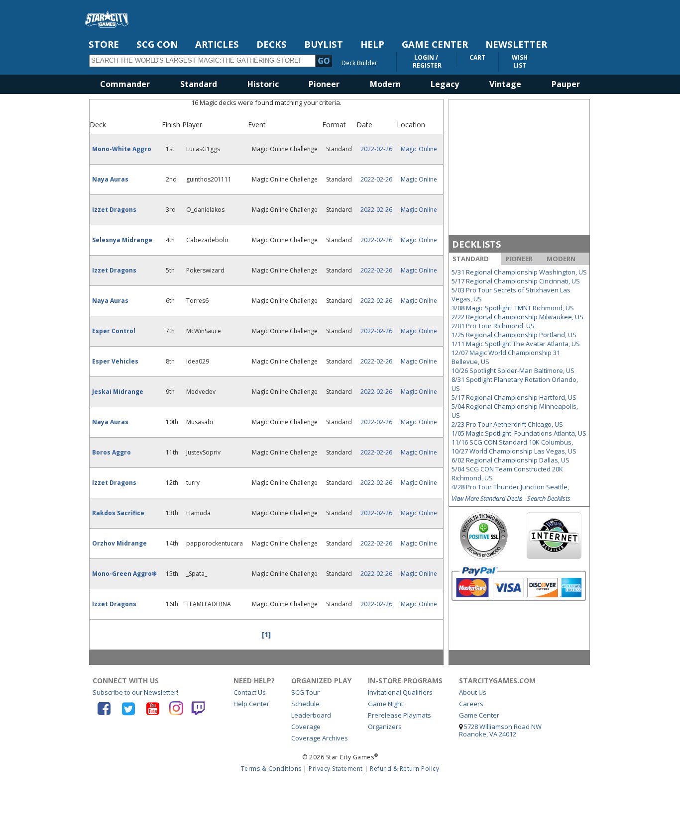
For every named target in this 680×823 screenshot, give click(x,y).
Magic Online (419, 149)
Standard (198, 84)
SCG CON (157, 44)
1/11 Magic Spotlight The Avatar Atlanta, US (516, 343)
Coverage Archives (319, 737)
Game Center (479, 715)
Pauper (566, 84)
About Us (472, 692)
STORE (104, 44)
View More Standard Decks (487, 498)
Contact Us (249, 692)
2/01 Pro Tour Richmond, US (493, 325)
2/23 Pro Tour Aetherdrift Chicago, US (507, 424)
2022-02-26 (376, 149)
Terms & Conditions (271, 768)
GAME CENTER (435, 44)
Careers (471, 703)
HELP (372, 44)
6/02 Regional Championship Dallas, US (510, 460)
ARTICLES (217, 44)
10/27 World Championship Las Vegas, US (514, 451)
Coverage (306, 726)
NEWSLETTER (516, 44)
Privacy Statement (336, 768)
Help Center (251, 703)
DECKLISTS (476, 244)
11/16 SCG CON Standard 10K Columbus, (512, 442)
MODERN (561, 258)
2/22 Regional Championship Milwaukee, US (517, 316)
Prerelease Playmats (399, 715)
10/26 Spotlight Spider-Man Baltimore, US (513, 370)
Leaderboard (311, 715)
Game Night (385, 703)
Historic (263, 84)
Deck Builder (359, 63)
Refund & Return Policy (404, 768)
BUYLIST (323, 44)
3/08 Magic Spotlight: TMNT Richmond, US (513, 307)
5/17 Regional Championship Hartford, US (514, 397)
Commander (125, 84)
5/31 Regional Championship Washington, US (519, 272)
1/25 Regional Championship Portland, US (514, 334)
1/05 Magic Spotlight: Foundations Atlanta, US (519, 433)
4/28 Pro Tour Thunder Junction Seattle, (510, 486)
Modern (385, 84)
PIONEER (519, 258)
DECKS (271, 44)
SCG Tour (305, 692)
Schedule (305, 703)
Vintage (505, 84)
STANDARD (471, 258)
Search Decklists (548, 498)
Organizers (385, 726)
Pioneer (324, 84)
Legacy (445, 84)
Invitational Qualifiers (400, 692)
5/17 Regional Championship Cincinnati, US (516, 280)
